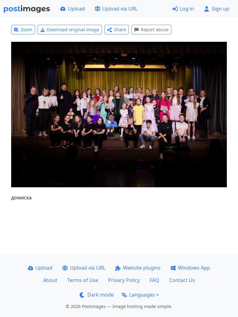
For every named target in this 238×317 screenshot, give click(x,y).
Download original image (73, 30)
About (50, 280)
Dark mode (100, 294)
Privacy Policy (124, 280)
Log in (187, 8)
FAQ (154, 280)
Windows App (194, 267)
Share (120, 30)
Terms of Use (82, 280)
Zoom (26, 30)
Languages (142, 294)
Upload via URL (120, 8)
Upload (76, 8)
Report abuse (155, 30)
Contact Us (182, 280)
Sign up (220, 8)
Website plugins (142, 267)
